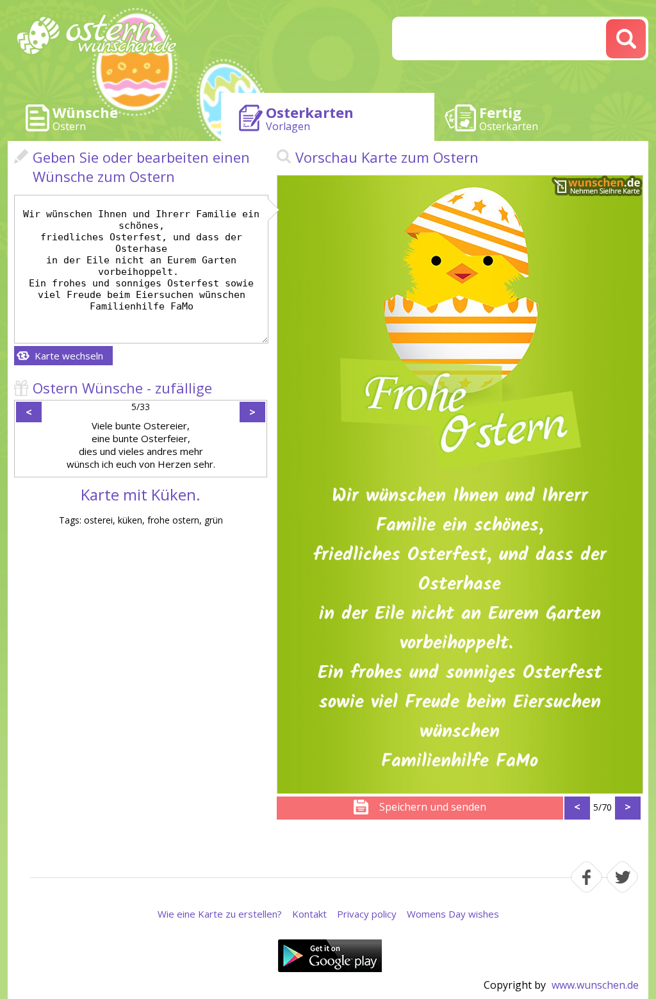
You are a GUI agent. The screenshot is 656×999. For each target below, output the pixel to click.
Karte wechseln (69, 355)
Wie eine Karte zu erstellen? (220, 913)
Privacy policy (367, 913)
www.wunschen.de (595, 985)
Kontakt (309, 913)
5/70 (602, 807)
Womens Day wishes (453, 913)
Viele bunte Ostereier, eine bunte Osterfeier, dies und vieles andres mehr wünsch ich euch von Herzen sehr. (141, 444)
